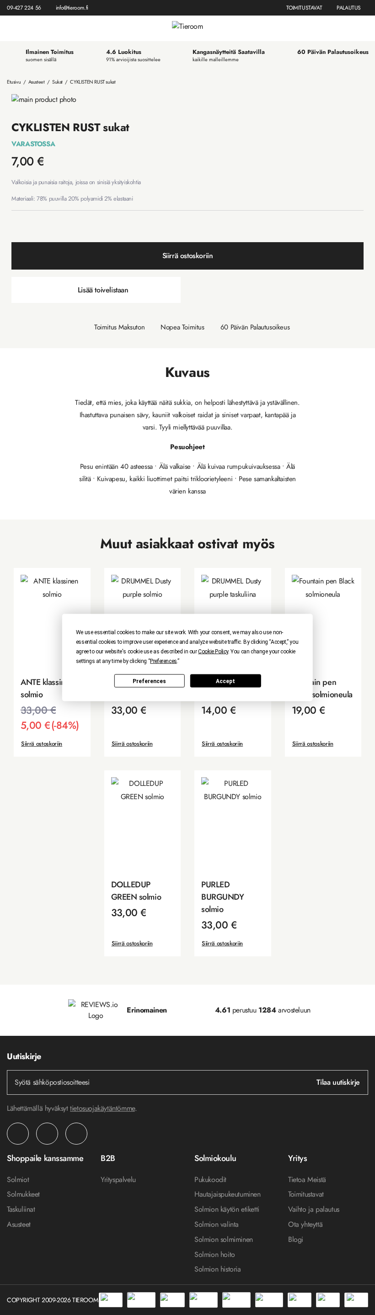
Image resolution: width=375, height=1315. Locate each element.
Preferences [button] (163, 661)
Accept (225, 681)
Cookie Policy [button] (213, 651)
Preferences (149, 681)
